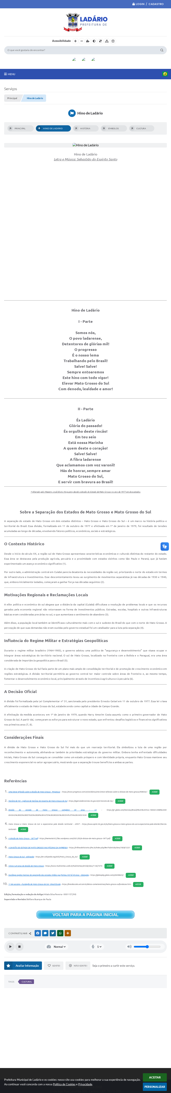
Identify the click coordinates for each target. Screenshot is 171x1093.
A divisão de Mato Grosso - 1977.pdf (23, 838)
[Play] (10, 947)
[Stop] (19, 947)
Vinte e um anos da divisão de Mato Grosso (26, 866)
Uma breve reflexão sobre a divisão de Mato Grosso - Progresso (34, 792)
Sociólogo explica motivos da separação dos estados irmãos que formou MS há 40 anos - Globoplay (48, 875)
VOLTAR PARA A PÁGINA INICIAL (85, 914)
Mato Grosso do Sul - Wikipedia (21, 857)
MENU (11, 74)
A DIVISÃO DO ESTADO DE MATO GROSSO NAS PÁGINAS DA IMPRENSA (38, 848)
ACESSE (154, 792)
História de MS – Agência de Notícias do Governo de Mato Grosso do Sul (37, 801)
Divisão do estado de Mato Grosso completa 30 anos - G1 (52, 810)
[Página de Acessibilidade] (113, 41)
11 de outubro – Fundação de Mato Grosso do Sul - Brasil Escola (34, 884)
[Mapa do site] (106, 41)
